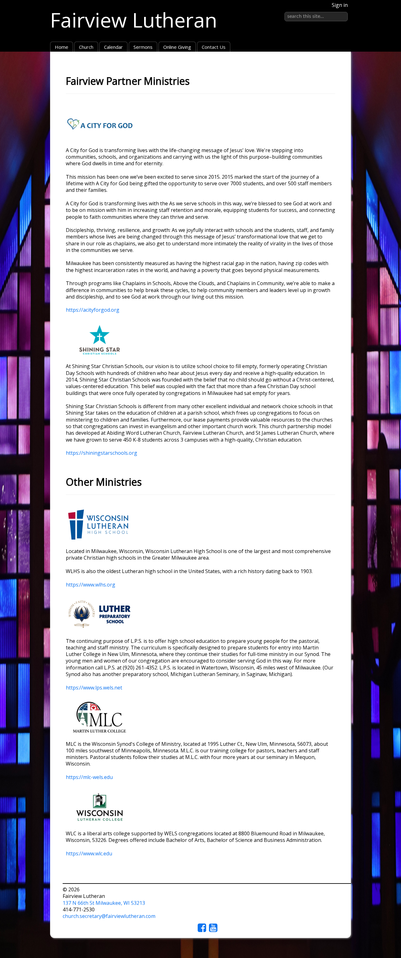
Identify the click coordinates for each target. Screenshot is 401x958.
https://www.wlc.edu (89, 853)
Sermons (143, 47)
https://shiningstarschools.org (101, 452)
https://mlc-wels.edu (89, 777)
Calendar (113, 47)
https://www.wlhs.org (90, 584)
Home (61, 47)
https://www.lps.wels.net (94, 687)
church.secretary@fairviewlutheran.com (109, 916)
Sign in (340, 5)
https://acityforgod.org (92, 309)
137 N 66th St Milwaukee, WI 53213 (104, 902)
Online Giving (177, 47)
